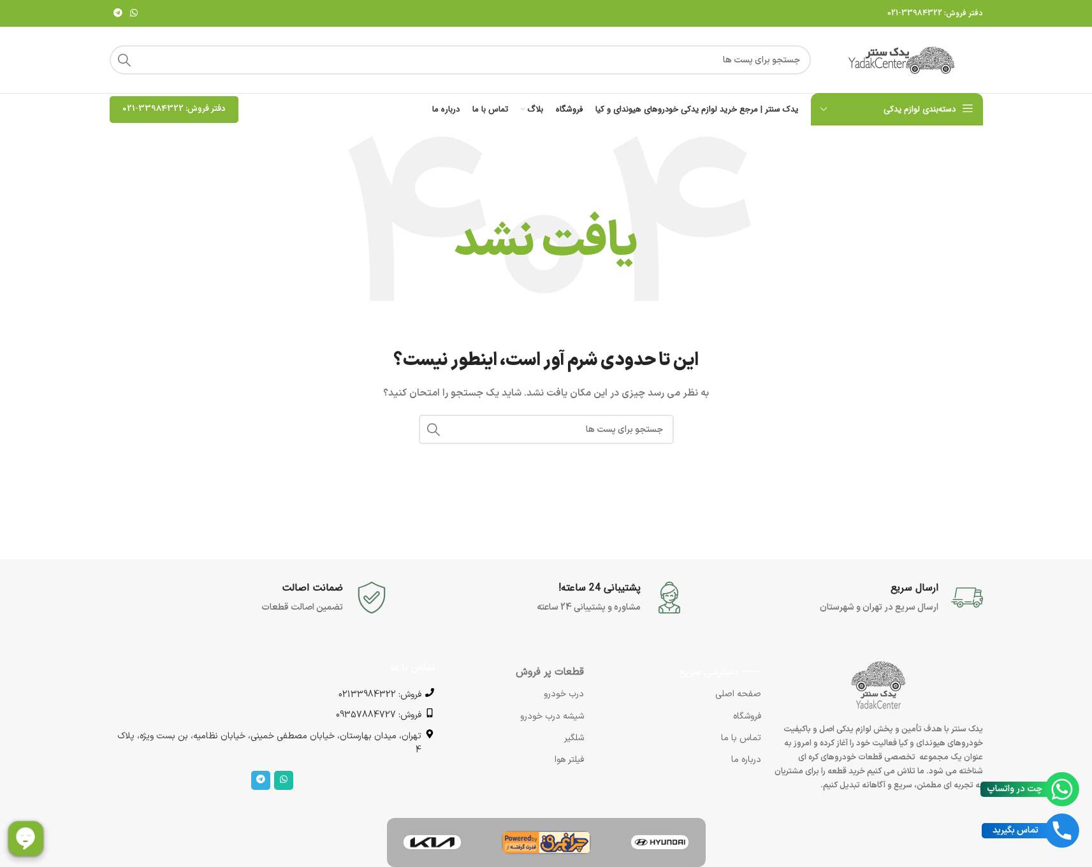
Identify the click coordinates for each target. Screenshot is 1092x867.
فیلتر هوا (569, 759)
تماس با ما (741, 738)
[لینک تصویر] (659, 842)
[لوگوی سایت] (903, 59)
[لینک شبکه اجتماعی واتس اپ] (134, 13)
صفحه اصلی (738, 694)
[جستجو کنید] (124, 60)
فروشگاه (747, 716)
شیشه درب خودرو (552, 716)
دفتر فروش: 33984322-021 (935, 13)
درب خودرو (564, 694)
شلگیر (574, 738)
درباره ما (746, 759)
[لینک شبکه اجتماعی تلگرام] (118, 13)
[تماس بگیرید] (1062, 830)
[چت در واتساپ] (1062, 789)
